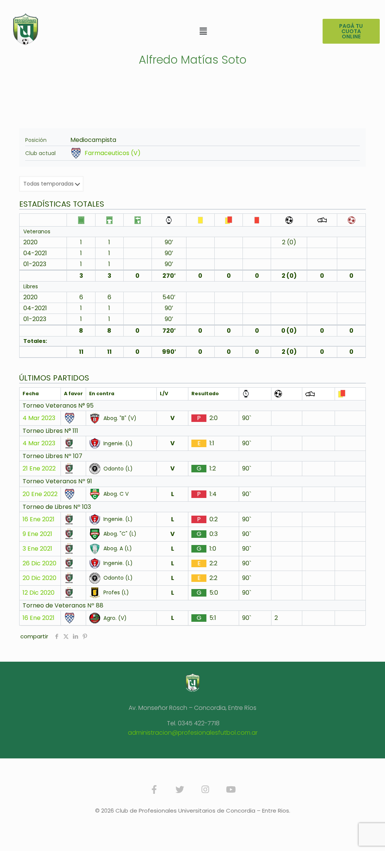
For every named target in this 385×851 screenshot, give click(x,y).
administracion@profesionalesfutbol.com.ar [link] (193, 732)
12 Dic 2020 (39, 593)
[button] (203, 31)
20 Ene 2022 (40, 494)
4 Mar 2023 (39, 418)
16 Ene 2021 (39, 519)
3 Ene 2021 (37, 549)
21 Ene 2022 (39, 468)
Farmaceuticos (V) (113, 153)
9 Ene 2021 (37, 534)
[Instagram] (205, 789)
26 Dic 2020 (39, 563)
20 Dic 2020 (39, 578)
